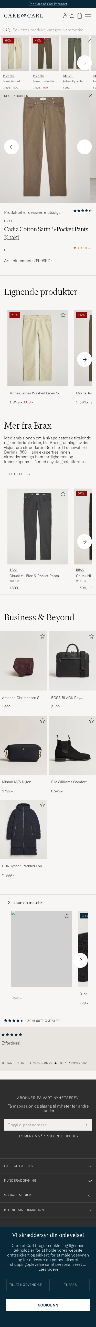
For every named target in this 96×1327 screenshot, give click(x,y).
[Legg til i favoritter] (62, 316)
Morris (8, 75)
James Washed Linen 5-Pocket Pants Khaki (11, 81)
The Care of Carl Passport (48, 4)
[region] (48, 1049)
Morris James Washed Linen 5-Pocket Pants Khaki (34, 393)
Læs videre (48, 1269)
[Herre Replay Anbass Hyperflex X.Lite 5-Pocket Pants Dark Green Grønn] (75, 53)
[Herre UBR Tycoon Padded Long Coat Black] (23, 829)
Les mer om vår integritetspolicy (47, 1136)
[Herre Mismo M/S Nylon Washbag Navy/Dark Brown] (23, 745)
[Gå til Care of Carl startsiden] (23, 16)
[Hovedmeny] (87, 16)
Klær (8, 96)
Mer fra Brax (27, 425)
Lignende (41, 291)
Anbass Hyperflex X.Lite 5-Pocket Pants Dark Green (73, 81)
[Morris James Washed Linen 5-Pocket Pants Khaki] (37, 389)
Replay (68, 75)
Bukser (22, 96)
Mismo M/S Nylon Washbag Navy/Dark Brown (18, 782)
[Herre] (41, 949)
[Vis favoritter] (71, 15)
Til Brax (16, 474)
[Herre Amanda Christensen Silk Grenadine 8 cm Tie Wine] (23, 660)
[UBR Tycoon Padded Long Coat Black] (23, 862)
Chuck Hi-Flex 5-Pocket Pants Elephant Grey (34, 576)
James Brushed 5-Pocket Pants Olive (44, 81)
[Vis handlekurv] (79, 16)
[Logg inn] (65, 16)
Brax (8, 221)
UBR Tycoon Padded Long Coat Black (23, 866)
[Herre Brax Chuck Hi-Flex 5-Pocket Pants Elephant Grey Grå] (37, 526)
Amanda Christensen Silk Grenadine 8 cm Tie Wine (22, 698)
